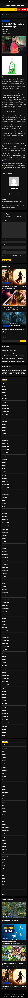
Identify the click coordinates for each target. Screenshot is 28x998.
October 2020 (5, 605)
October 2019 (5, 643)
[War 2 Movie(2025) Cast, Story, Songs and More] (14, 298)
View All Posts (14, 194)
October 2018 (5, 681)
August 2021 (4, 573)
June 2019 (4, 656)
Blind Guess (4, 764)
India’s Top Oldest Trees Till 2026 (9, 350)
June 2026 (4, 389)
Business (4, 776)
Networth (4, 843)
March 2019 (4, 666)
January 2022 (5, 557)
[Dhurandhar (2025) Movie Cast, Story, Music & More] (14, 320)
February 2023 (5, 516)
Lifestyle (4, 837)
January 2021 (4, 596)
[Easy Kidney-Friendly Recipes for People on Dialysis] (14, 953)
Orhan (23, 78)
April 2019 (4, 662)
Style (3, 869)
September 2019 (5, 646)
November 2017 (5, 716)
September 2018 (5, 685)
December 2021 (5, 561)
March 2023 (4, 513)
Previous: (12, 200)
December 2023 (5, 484)
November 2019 (5, 640)
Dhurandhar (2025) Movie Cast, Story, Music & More (13, 330)
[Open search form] (15, 9)
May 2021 (4, 583)
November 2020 (5, 602)
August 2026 (4, 383)
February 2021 (5, 592)
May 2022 (4, 545)
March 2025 (4, 437)
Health (3, 818)
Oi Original (4, 846)
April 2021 (4, 586)
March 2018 (4, 704)
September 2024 (5, 456)
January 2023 (5, 519)
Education (4, 789)
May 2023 (4, 507)
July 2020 (4, 615)
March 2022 (4, 551)
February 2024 (5, 478)
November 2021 (5, 564)
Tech (3, 875)
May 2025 (4, 430)
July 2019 (4, 653)
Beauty (3, 751)
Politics (3, 853)
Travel (3, 884)
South (3, 862)
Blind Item (4, 767)
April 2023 (4, 510)
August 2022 (4, 535)
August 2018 (4, 688)
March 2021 (4, 589)
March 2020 (4, 627)
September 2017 (5, 723)
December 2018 (5, 675)
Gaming (3, 808)
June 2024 (4, 465)
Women (3, 894)
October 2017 (5, 720)
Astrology (4, 745)
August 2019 (4, 650)
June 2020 (4, 618)
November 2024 (5, 449)
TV (2, 891)
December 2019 (5, 637)
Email (3, 245)
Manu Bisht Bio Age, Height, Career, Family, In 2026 (13, 361)
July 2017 (4, 729)
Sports (3, 865)
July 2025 (4, 424)
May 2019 (4, 659)
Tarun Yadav (6, 29)
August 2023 (4, 497)
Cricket (3, 783)
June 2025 (4, 427)
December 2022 (5, 523)
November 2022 (5, 526)
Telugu (3, 878)
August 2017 (4, 726)
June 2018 (4, 694)
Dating (3, 786)
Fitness (3, 802)
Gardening (4, 811)
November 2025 (5, 411)
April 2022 (4, 548)
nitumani (5, 966)
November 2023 (5, 488)
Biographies (4, 754)
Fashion (3, 795)
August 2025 (4, 421)
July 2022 (4, 538)
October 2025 (5, 415)
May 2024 (4, 469)
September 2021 (5, 570)
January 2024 (5, 481)
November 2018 (5, 678)
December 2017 (5, 713)
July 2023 (4, 500)
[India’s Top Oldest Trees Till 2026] (14, 910)
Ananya (10, 167)
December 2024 (5, 446)
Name (4, 239)
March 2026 (4, 399)
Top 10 (3, 881)
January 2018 (4, 710)
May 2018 (4, 697)
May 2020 (4, 621)
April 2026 (4, 395)
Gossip (3, 814)
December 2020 (5, 599)
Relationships (5, 856)
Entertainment (5, 21)
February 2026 (5, 402)
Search (4, 337)
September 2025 (5, 418)
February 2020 (5, 631)
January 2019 (4, 672)
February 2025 (5, 440)
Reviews (3, 859)
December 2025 (5, 408)
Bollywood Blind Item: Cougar (8, 353)
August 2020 (4, 611)
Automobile (4, 748)
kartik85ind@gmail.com (7, 943)
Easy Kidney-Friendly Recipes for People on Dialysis (13, 355)
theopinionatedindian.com (14, 5)
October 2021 (5, 567)
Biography (4, 757)
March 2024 (4, 475)
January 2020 (5, 634)
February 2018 (5, 707)
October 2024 (5, 453)
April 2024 (4, 472)
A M (3, 288)
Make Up (4, 840)
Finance (3, 799)
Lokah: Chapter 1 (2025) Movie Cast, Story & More (14, 286)
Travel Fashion (5, 888)
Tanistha (4, 921)
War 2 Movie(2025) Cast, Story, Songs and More (13, 308)
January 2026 (5, 405)
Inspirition (4, 834)
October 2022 (5, 529)
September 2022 (5, 532)
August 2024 (4, 459)
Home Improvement (6, 827)
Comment (5, 220)
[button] (2, 9)
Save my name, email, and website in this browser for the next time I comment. (13, 256)
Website (4, 250)
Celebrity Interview (6, 780)
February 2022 (5, 554)
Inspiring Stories (5, 830)
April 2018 (4, 700)
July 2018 (4, 691)
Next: (13, 205)
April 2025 (4, 434)
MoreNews (14, 996)
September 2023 (5, 494)
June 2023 (4, 503)
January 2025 (5, 443)
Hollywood (4, 824)
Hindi (3, 821)
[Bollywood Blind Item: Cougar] (14, 932)
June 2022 (4, 542)
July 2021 (4, 577)
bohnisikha (5, 309)
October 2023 (5, 491)
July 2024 (4, 462)
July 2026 (4, 386)
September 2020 (5, 608)
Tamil (3, 872)
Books (3, 773)
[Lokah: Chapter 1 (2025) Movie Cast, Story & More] (14, 277)
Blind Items (4, 770)
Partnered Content (6, 849)
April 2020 (4, 624)
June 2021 (4, 580)
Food (3, 805)
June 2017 (4, 732)
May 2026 (4, 392)
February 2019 (5, 669)
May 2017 (4, 735)
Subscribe (24, 9)
